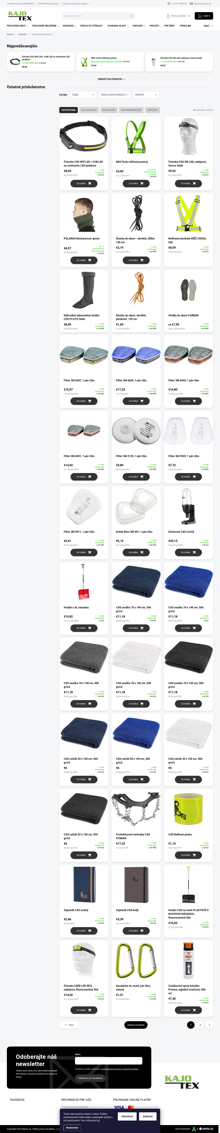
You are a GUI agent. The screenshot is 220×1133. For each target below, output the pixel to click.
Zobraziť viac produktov (110, 79)
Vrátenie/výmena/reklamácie (20, 3)
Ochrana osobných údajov (75, 3)
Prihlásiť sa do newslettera (90, 1078)
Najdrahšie (109, 110)
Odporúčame (69, 110)
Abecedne (152, 110)
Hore (71, 1025)
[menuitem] (18, 25)
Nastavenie (72, 1127)
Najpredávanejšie (131, 110)
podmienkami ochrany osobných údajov (119, 1069)
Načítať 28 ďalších (136, 1025)
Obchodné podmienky (48, 3)
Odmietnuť (127, 1116)
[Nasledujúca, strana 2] (200, 1025)
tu (98, 1120)
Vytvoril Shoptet (182, 1129)
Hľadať (131, 16)
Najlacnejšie (89, 110)
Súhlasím (148, 1116)
